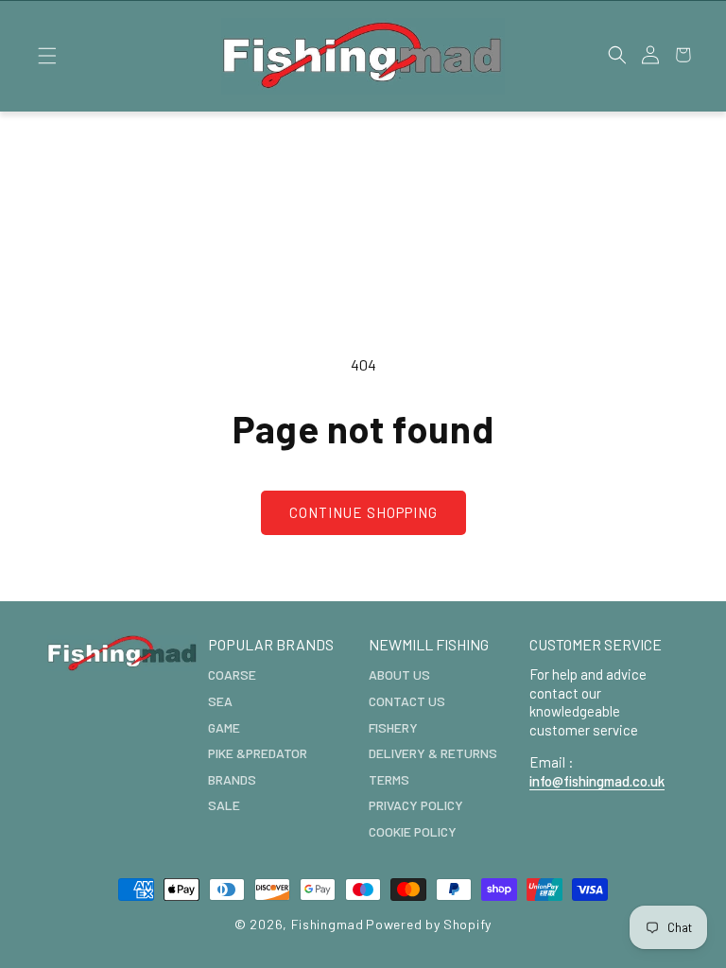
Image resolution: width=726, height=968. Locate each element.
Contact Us (407, 701)
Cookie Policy (413, 831)
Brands (232, 779)
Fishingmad (327, 924)
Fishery (393, 727)
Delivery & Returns (433, 753)
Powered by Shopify (429, 924)
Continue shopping (363, 512)
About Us (399, 674)
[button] (46, 56)
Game (224, 727)
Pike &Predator (257, 753)
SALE (224, 805)
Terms (389, 779)
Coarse (232, 674)
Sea (220, 701)
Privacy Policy (416, 805)
